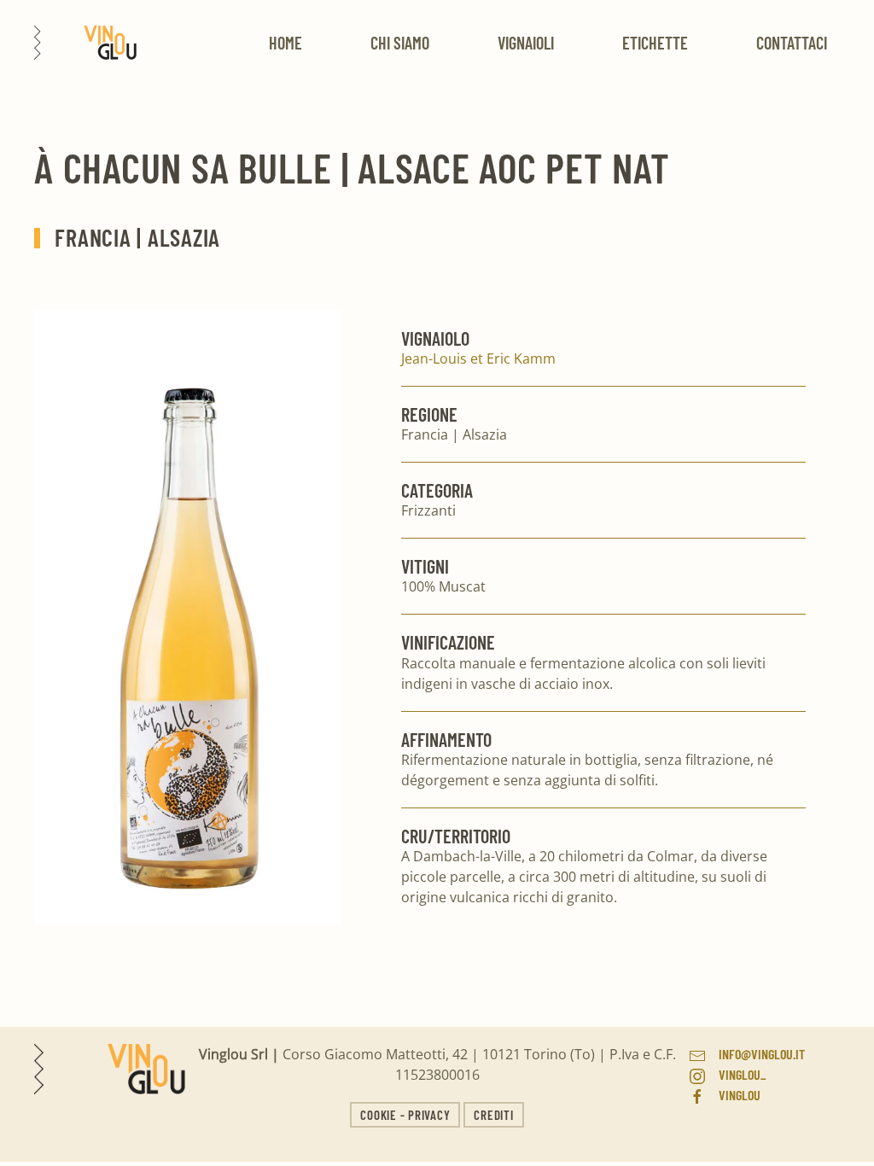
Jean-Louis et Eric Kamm (478, 358)
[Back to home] (85, 42)
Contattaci (791, 42)
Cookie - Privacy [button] (405, 1114)
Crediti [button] (493, 1114)
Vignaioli (526, 42)
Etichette (655, 42)
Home (285, 42)
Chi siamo (399, 42)
